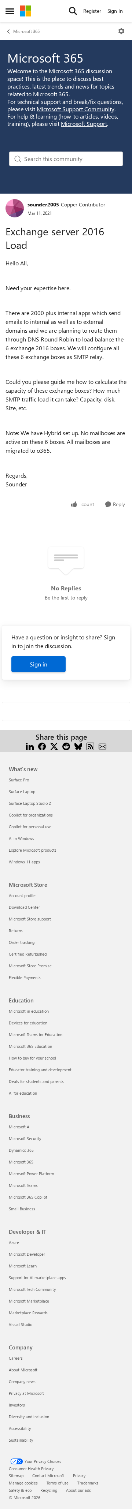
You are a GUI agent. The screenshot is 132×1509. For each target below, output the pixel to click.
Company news (22, 1381)
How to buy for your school (32, 1058)
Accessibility (20, 1428)
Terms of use (58, 1483)
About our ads (78, 1490)
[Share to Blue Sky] (78, 746)
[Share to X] (54, 746)
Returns (16, 930)
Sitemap (16, 1475)
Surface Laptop (22, 791)
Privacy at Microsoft (26, 1393)
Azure (14, 1242)
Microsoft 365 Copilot (28, 1197)
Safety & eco (20, 1490)
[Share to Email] (102, 746)
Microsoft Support (84, 123)
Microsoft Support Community (75, 109)
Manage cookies (23, 1483)
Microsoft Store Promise (30, 965)
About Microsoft (23, 1369)
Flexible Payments (25, 977)
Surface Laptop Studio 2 (30, 803)
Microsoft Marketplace (29, 1301)
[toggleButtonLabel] (121, 31)
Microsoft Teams (23, 1185)
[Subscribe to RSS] (90, 746)
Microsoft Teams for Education (35, 1034)
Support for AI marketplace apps (37, 1277)
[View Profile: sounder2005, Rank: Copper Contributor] (15, 208)
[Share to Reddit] (66, 746)
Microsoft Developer (27, 1254)
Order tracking (21, 942)
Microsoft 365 (26, 31)
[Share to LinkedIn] (30, 746)
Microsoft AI (19, 1126)
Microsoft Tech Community (32, 1289)
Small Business (22, 1208)
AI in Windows (21, 838)
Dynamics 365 (21, 1150)
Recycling (48, 1490)
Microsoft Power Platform (31, 1173)
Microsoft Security (25, 1138)
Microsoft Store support (30, 919)
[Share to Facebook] (42, 746)
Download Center (24, 907)
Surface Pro (19, 779)
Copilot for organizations (31, 815)
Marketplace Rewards (28, 1312)
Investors (17, 1405)
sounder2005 (43, 204)
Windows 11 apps (24, 861)
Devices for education (28, 1023)
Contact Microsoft (48, 1475)
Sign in (38, 664)
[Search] (73, 11)
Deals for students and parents (36, 1081)
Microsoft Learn (23, 1266)
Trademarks (87, 1483)
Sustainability (21, 1440)
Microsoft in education (29, 1011)
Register (92, 10)
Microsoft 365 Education (30, 1046)
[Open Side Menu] (10, 10)
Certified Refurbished (28, 954)
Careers (16, 1358)
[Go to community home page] (25, 10)
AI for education (23, 1093)
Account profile (22, 895)
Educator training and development (40, 1069)
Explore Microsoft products (32, 850)
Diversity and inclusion (29, 1416)
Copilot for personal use (30, 826)
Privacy (79, 1475)
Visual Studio (20, 1324)
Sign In (115, 10)
